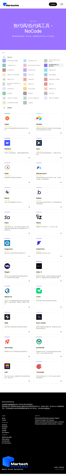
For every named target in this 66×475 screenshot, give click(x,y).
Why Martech (5, 432)
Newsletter (5, 426)
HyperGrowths (6, 441)
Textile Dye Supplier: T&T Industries (44, 420)
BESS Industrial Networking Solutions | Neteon (47, 418)
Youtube (4, 428)
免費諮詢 (47, 408)
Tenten (62, 469)
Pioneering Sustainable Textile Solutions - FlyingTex (49, 423)
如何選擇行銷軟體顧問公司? (10, 404)
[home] (11, 4)
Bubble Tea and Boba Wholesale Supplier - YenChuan (49, 422)
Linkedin (4, 430)
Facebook (61, 467)
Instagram (4, 424)
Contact (4, 420)
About (3, 418)
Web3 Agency (5, 439)
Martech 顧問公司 (21, 406)
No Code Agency (6, 443)
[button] (61, 4)
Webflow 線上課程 (7, 437)
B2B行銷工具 (6, 406)
